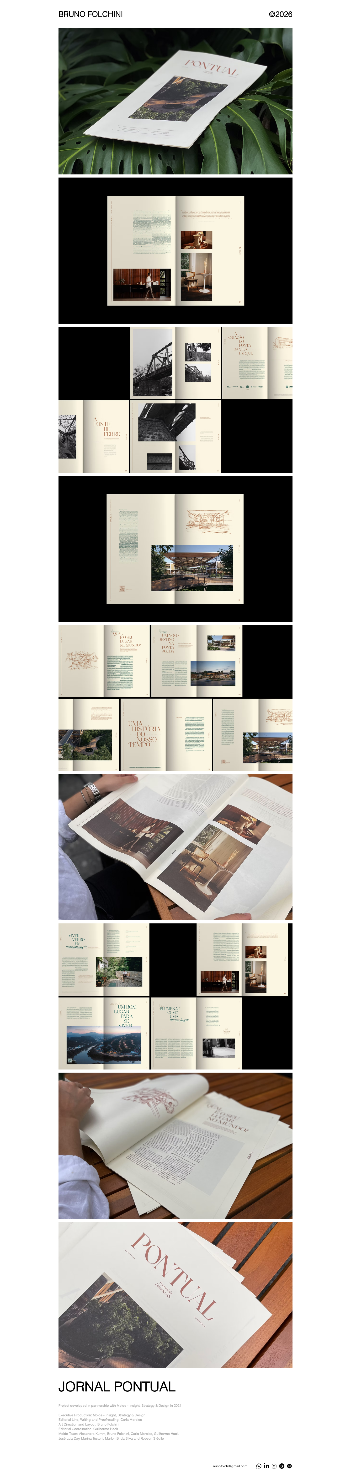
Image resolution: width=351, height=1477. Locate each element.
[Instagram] (274, 1466)
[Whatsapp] (259, 1466)
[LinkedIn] (266, 1466)
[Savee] (282, 1466)
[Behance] (289, 1466)
